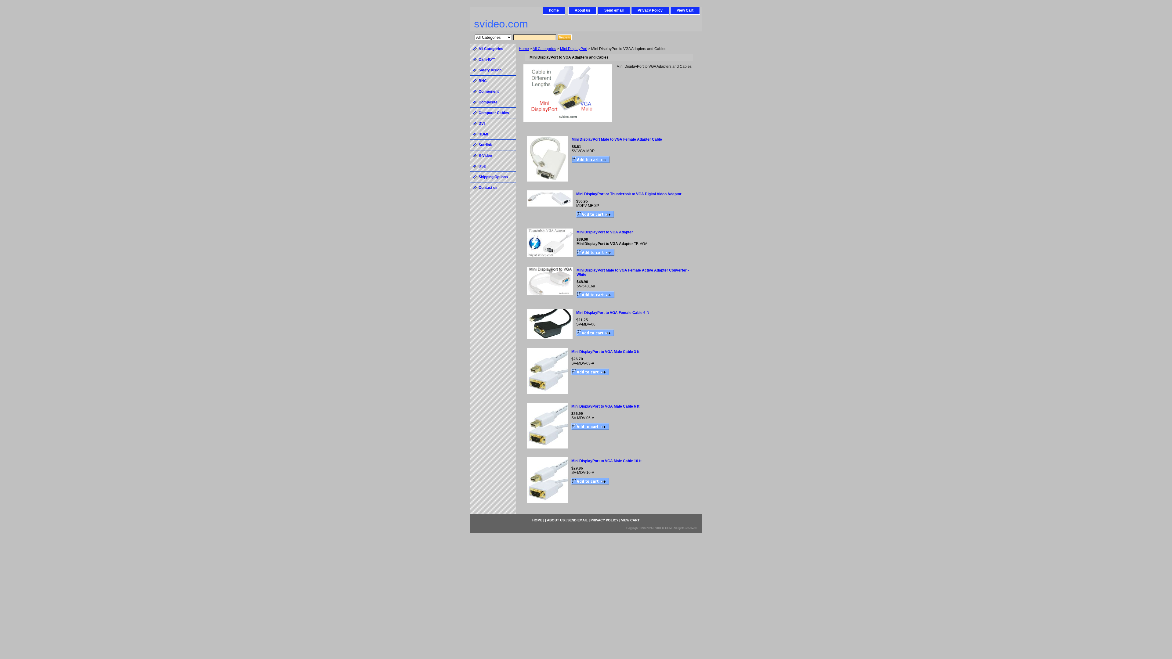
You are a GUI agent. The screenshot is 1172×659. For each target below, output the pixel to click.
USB (483, 166)
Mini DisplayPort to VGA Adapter (605, 232)
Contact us (488, 187)
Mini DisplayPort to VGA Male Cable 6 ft (605, 406)
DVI (482, 123)
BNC (483, 81)
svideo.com (501, 24)
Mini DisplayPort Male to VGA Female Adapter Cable (617, 139)
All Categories (544, 49)
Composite (488, 102)
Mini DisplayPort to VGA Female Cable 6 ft (612, 313)
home (554, 10)
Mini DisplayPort (573, 49)
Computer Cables (494, 113)
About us (582, 10)
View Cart (685, 10)
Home (524, 49)
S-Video (485, 155)
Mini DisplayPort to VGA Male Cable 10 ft (606, 461)
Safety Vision (490, 70)
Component (489, 91)
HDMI (483, 134)
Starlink (485, 145)
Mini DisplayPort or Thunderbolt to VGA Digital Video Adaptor (629, 194)
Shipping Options (493, 177)
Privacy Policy (650, 10)
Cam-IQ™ (487, 59)
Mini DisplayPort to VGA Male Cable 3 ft (605, 352)
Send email (614, 10)
